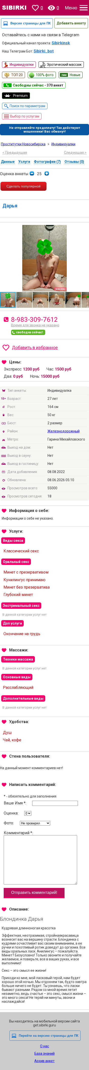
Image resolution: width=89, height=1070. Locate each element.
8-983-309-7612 (34, 319)
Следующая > (75, 152)
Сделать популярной (23, 186)
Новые (75, 75)
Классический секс (21, 551)
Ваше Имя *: (15, 803)
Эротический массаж (64, 65)
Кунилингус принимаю (24, 579)
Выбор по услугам (24, 116)
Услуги (24, 162)
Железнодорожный (63, 431)
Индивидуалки (22, 65)
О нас (44, 1046)
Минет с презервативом (25, 572)
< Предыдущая (14, 152)
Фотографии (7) (47, 162)
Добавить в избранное (35, 347)
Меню (71, 7)
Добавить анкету (71, 23)
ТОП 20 (17, 75)
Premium (20, 96)
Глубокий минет (18, 594)
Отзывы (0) (74, 162)
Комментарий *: (18, 833)
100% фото (45, 75)
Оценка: (11, 813)
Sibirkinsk (61, 43)
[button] (85, 229)
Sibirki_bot (44, 51)
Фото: (9, 823)
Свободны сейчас (38, 85)
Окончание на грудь (21, 633)
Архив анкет (44, 1061)
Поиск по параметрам (27, 106)
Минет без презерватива (26, 587)
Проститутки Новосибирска (23, 144)
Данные (8, 162)
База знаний (44, 1053)
